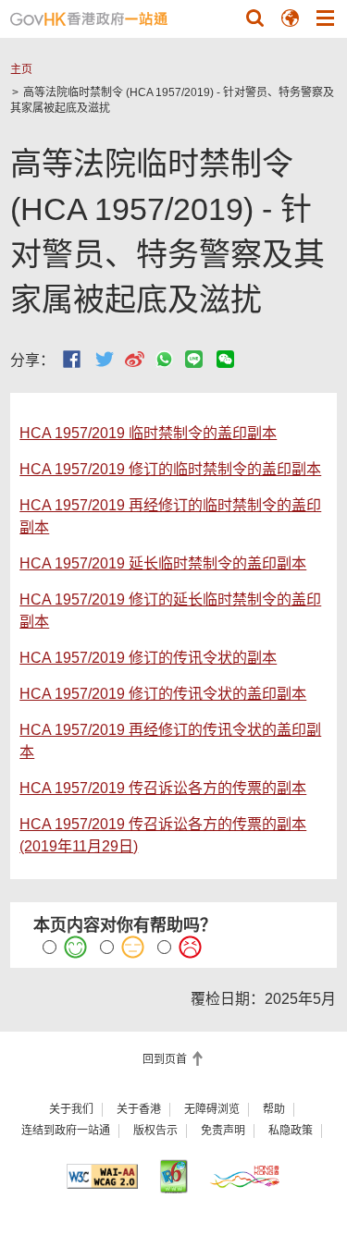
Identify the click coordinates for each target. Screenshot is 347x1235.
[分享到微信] (225, 359)
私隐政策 (290, 1130)
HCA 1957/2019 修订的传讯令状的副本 (148, 658)
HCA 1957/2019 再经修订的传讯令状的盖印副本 (170, 741)
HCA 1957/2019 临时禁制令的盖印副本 (148, 433)
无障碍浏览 (212, 1109)
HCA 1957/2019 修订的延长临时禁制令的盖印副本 (170, 611)
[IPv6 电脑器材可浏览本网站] (173, 1176)
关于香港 (139, 1109)
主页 (21, 69)
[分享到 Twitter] (104, 359)
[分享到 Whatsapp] (164, 359)
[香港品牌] (244, 1176)
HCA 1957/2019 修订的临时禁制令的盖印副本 (170, 469)
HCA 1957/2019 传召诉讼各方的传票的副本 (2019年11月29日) (162, 835)
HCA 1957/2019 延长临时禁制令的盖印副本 (162, 563)
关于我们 (71, 1109)
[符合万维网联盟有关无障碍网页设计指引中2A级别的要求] (102, 1176)
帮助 (274, 1109)
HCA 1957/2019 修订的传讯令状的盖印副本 (162, 694)
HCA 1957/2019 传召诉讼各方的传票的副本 (162, 788)
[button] (254, 17)
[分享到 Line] (194, 359)
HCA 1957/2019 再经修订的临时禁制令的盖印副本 (170, 516)
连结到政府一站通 (65, 1130)
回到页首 (166, 1059)
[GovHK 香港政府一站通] (88, 19)
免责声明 (223, 1130)
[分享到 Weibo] (134, 359)
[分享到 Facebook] (72, 359)
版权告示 (155, 1130)
